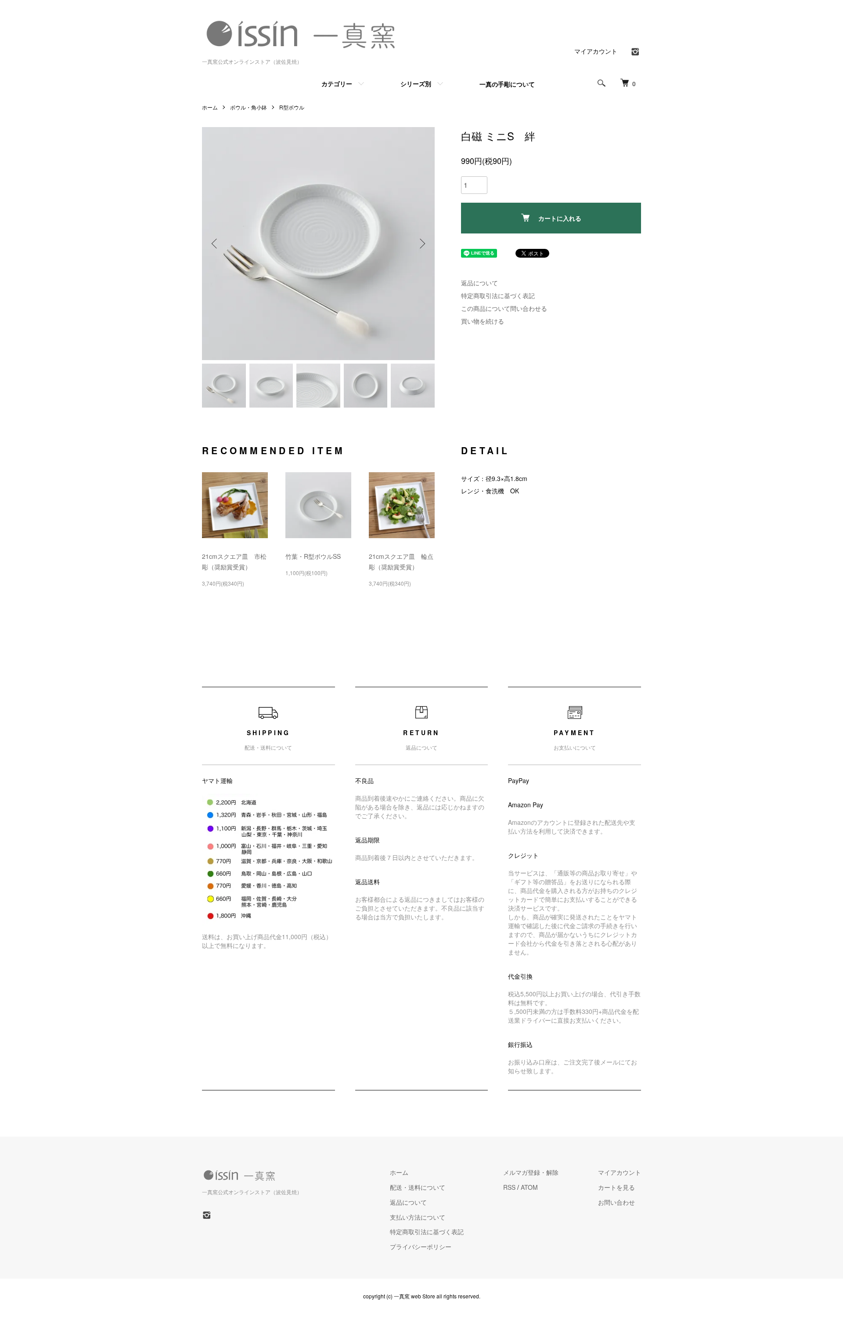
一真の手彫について (507, 84)
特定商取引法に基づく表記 (498, 295)
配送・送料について (417, 1187)
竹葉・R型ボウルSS (313, 556)
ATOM (529, 1187)
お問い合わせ (616, 1202)
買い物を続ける (482, 321)
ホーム (210, 107)
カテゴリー (336, 83)
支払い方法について (417, 1217)
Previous (215, 243)
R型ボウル (291, 107)
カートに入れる (559, 218)
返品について (479, 282)
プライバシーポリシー (420, 1246)
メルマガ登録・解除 (530, 1172)
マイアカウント (595, 51)
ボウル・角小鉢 (248, 107)
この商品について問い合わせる (504, 308)
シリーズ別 (415, 83)
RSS (509, 1187)
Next (421, 243)
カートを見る (616, 1187)
